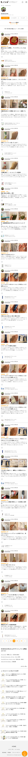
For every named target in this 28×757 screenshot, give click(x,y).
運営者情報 (4, 752)
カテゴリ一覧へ (24, 666)
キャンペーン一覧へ (14, 23)
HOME (14, 746)
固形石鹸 (14, 661)
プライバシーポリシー (16, 752)
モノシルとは (17, 749)
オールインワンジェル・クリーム (7, 656)
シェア (23, 17)
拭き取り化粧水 (16, 654)
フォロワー (15, 17)
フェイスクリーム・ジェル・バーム (8, 659)
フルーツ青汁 (17, 656)
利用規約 (9, 752)
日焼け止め (18, 659)
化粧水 (22, 659)
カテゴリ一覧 (10, 749)
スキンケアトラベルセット (6, 661)
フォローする (5, 17)
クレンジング (3, 654)
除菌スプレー (9, 654)
